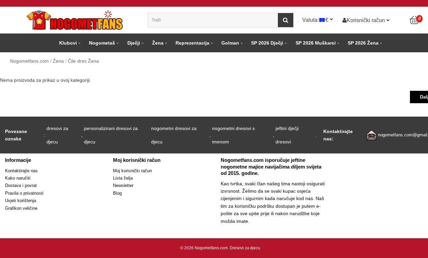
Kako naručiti (17, 178)
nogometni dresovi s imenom (233, 135)
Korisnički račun (366, 20)
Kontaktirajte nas (21, 170)
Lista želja (123, 178)
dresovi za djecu (57, 135)
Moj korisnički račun (132, 170)
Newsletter (123, 185)
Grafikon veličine (21, 208)
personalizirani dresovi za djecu (111, 135)
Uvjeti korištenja (20, 200)
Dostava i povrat (21, 185)
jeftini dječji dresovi (287, 135)
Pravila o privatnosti (24, 193)
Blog (117, 193)
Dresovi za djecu (245, 248)
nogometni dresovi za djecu (174, 135)
